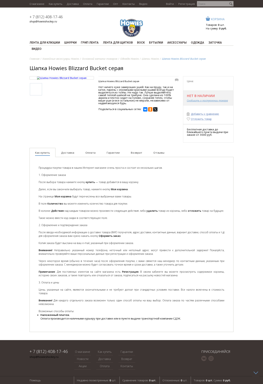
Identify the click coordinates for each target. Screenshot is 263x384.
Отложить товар (201, 119)
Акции (83, 366)
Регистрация (186, 4)
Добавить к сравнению (205, 114)
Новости (82, 359)
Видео (143, 4)
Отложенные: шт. (174, 380)
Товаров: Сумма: (212, 380)
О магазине (37, 4)
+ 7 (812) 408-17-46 (46, 16)
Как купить (55, 4)
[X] (155, 109)
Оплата (87, 4)
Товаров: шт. (215, 25)
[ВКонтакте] (145, 109)
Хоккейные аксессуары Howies (60, 58)
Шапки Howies (150, 58)
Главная (35, 58)
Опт (115, 4)
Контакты (128, 4)
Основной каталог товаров (99, 58)
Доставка (73, 4)
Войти (170, 4)
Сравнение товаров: (139, 380)
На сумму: (216, 28)
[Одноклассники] (150, 109)
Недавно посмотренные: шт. (96, 380)
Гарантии (103, 4)
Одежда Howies (129, 58)
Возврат (126, 359)
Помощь (35, 380)
